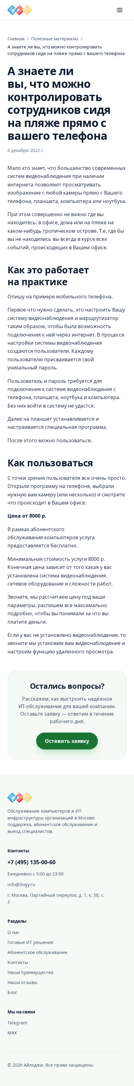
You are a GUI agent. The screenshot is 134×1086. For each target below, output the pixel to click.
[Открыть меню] (120, 10)
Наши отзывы (22, 982)
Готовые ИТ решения (30, 942)
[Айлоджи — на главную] (19, 10)
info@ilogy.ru (21, 884)
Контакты (17, 962)
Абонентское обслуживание (37, 952)
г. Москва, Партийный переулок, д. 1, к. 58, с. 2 (55, 898)
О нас (13, 932)
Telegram (17, 1023)
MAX (12, 1033)
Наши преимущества (30, 972)
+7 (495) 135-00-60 (31, 862)
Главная (16, 39)
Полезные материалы (54, 39)
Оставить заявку (67, 741)
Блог (12, 992)
